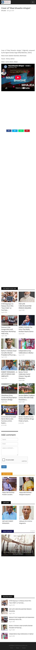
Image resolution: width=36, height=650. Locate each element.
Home (11, 648)
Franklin (4, 10)
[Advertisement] (18, 30)
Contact (24, 648)
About (17, 648)
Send (3, 467)
